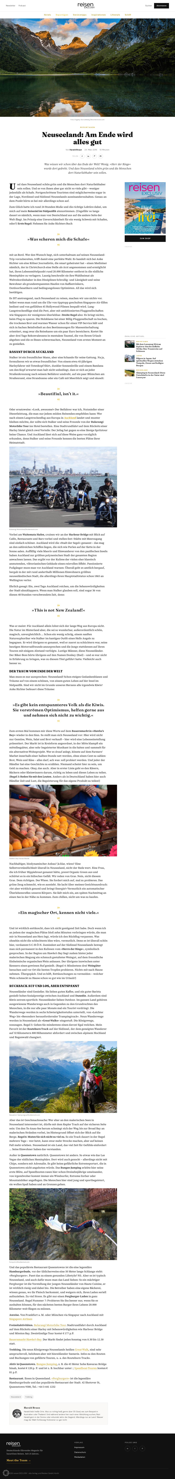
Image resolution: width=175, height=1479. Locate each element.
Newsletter (10, 6)
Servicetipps (80, 15)
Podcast (22, 6)
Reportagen (62, 15)
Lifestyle (115, 15)
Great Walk (81, 1349)
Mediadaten (79, 1457)
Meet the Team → (19, 1460)
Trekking (28, 1397)
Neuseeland (16, 1397)
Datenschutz (80, 1452)
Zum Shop (145, 238)
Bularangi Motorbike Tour (50, 1325)
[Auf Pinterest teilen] (94, 156)
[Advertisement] (145, 290)
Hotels (47, 15)
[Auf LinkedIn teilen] (88, 156)
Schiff (128, 15)
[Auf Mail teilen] (100, 156)
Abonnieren (162, 6)
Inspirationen (98, 15)
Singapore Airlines (20, 1319)
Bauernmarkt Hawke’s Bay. (26, 1339)
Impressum (79, 1447)
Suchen (148, 6)
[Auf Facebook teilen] (82, 156)
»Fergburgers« (60, 1378)
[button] (6, 1473)
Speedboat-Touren (85, 1368)
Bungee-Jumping (47, 1364)
